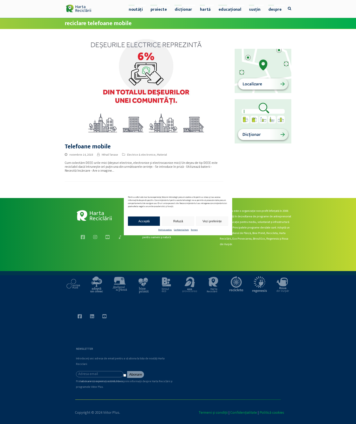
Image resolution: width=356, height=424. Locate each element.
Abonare (135, 374)
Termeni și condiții (213, 413)
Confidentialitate (181, 230)
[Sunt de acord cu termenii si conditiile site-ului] (125, 376)
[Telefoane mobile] (144, 88)
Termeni (194, 230)
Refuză (178, 221)
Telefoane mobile (88, 147)
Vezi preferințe (212, 221)
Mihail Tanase (110, 155)
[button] (289, 9)
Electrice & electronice (141, 155)
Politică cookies (165, 230)
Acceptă (144, 221)
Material (162, 155)
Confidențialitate (243, 413)
